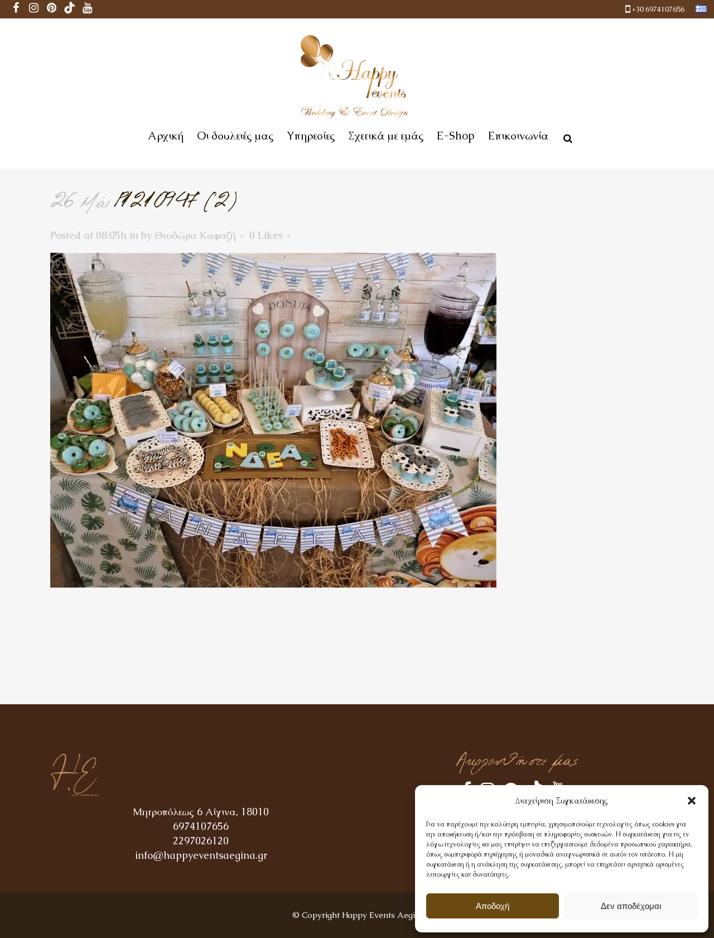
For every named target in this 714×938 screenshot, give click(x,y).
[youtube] (88, 9)
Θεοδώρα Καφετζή (195, 235)
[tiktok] (70, 9)
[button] (691, 800)
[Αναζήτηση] (565, 136)
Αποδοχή (492, 906)
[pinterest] (52, 9)
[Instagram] (34, 9)
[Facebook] (16, 9)
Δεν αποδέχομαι (631, 906)
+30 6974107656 (658, 9)
